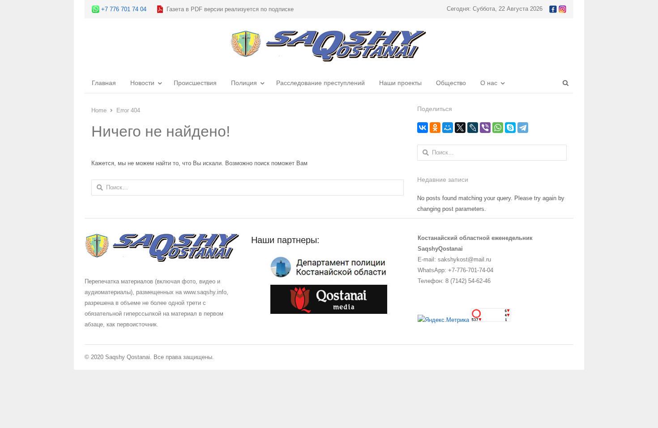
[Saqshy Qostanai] (329, 57)
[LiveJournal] (472, 127)
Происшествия (195, 82)
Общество (451, 82)
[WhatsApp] (497, 127)
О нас (488, 82)
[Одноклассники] (435, 127)
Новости (142, 82)
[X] (460, 127)
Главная (104, 82)
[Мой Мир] (447, 127)
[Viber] (485, 127)
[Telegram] (522, 127)
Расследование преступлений (320, 82)
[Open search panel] (565, 83)
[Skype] (510, 127)
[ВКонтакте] (422, 127)
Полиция (244, 82)
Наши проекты (400, 82)
